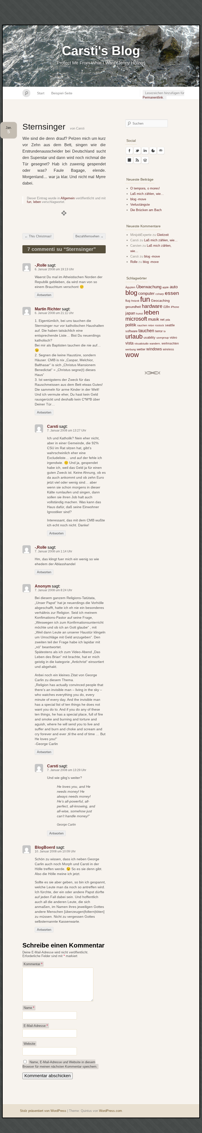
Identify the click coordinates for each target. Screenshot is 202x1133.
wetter (141, 349)
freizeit (135, 300)
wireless (168, 349)
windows (154, 349)
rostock (159, 325)
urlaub (134, 336)
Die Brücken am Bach (146, 210)
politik (130, 325)
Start (40, 93)
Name (29, 1008)
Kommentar (33, 964)
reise (151, 325)
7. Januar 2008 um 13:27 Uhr (66, 430)
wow (132, 355)
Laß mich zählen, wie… (147, 194)
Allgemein (68, 198)
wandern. (155, 343)
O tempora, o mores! (145, 188)
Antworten (44, 295)
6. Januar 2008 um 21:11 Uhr (54, 313)
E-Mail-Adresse (36, 1026)
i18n (166, 307)
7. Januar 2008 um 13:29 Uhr (66, 770)
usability (149, 337)
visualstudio (142, 343)
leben (37, 202)
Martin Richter (48, 309)
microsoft (136, 319)
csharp (159, 293)
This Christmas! (38, 236)
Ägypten (130, 287)
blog (131, 292)
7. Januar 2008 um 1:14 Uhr (53, 551)
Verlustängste (140, 204)
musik (153, 319)
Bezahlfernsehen (89, 236)
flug (127, 300)
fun (29, 202)
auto (174, 287)
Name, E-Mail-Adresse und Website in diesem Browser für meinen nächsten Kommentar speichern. (59, 1064)
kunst (139, 313)
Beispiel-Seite (61, 93)
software (131, 331)
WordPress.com (110, 1111)
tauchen (146, 330)
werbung (130, 349)
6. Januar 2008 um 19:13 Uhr (54, 269)
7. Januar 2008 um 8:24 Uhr (53, 590)
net (162, 319)
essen (172, 293)
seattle (170, 325)
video (173, 337)
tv (165, 331)
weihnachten (170, 343)
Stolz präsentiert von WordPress (43, 1111)
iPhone (175, 306)
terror (159, 331)
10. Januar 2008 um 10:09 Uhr (55, 851)
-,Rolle (41, 265)
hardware (152, 306)
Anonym (43, 586)
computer (146, 293)
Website (29, 1044)
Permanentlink (153, 97)
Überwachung (148, 287)
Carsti (80, 128)
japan (130, 313)
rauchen (142, 325)
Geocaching (160, 300)
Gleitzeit (163, 235)
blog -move (138, 199)
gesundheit (133, 307)
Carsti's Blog (101, 50)
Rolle (133, 262)
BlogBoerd (45, 847)
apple (165, 287)
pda (168, 319)
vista (129, 343)
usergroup (162, 337)
